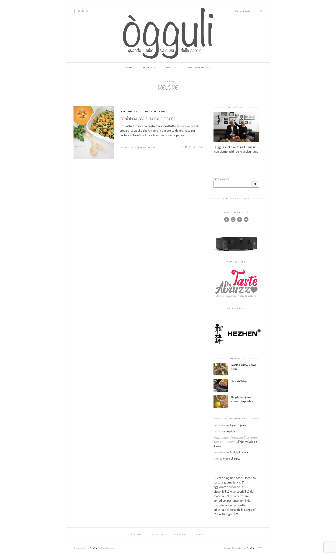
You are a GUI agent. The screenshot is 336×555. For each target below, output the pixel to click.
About (169, 67)
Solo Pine (94, 548)
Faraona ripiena (238, 425)
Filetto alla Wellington (240, 381)
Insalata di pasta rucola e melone (147, 117)
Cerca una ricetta (221, 179)
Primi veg (133, 111)
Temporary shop (197, 67)
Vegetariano (158, 111)
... (236, 156)
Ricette (147, 67)
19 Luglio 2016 (128, 147)
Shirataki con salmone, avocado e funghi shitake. (242, 399)
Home (129, 67)
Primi (122, 111)
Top (259, 548)
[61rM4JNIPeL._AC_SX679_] (236, 244)
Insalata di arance (239, 452)
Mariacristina (148, 147)
